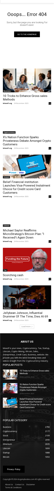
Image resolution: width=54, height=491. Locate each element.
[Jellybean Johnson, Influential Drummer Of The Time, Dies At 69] (27, 297)
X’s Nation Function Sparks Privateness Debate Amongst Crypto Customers (27, 141)
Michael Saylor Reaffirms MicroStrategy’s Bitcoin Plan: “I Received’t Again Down (23, 234)
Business (7, 91)
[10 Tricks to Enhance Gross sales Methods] (27, 80)
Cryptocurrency (9, 132)
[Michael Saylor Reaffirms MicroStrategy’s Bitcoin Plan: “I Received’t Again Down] (27, 215)
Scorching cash (13, 275)
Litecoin (7, 226)
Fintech (6, 177)
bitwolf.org (7, 103)
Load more (26, 326)
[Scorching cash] (27, 260)
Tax (5, 270)
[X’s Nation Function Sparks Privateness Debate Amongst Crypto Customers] (27, 122)
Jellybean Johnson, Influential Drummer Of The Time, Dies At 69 (25, 314)
